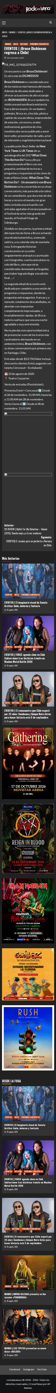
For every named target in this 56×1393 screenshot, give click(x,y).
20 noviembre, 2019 (15, 58)
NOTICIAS (24, 44)
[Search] (51, 22)
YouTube (42, 1369)
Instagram (28, 1369)
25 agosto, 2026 (12, 610)
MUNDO (8, 44)
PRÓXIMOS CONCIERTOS (39, 44)
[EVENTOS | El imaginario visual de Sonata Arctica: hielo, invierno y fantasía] (28, 581)
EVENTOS (8, 594)
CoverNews (36, 1383)
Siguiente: (29, 541)
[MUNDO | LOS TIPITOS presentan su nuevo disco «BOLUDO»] (28, 1327)
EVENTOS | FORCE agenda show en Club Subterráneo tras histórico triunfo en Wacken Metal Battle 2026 (24, 658)
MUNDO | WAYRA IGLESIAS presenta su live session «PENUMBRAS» (25, 1295)
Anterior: (25, 529)
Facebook (14, 1369)
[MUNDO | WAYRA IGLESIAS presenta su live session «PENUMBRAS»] (28, 1272)
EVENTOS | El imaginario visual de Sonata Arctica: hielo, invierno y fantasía (25, 604)
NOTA (16, 44)
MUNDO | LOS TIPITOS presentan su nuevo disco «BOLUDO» (25, 1349)
